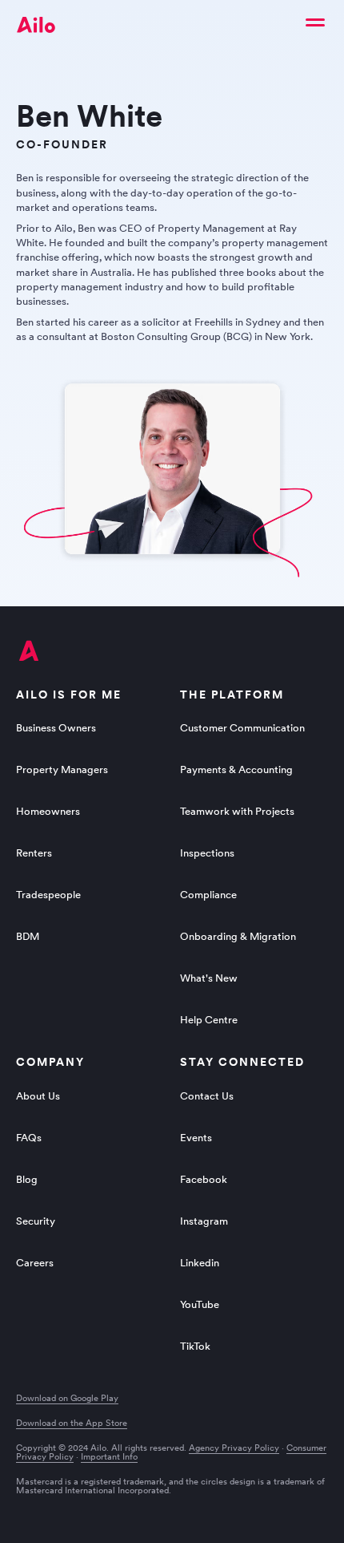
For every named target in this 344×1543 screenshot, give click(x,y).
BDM (27, 936)
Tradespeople (48, 894)
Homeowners (48, 811)
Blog (27, 1179)
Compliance (208, 894)
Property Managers (62, 769)
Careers (35, 1263)
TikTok (195, 1346)
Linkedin (199, 1263)
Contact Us (207, 1096)
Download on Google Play (67, 1398)
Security (35, 1221)
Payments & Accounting (236, 769)
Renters (34, 853)
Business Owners (56, 728)
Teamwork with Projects (237, 811)
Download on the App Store (71, 1423)
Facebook (203, 1179)
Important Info (109, 1456)
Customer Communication (242, 728)
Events (196, 1137)
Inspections (207, 853)
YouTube (199, 1304)
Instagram (204, 1221)
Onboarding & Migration (238, 936)
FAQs (29, 1137)
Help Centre (209, 1020)
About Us (38, 1096)
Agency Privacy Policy (234, 1447)
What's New (209, 978)
